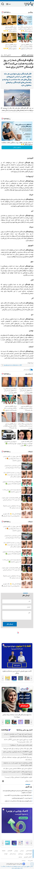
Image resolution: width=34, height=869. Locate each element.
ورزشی (16, 851)
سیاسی (22, 851)
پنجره (19, 866)
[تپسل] (2, 119)
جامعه (4, 851)
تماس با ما (30, 860)
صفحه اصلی (29, 851)
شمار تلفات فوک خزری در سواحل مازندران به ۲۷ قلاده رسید (17, 795)
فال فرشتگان (26, 369)
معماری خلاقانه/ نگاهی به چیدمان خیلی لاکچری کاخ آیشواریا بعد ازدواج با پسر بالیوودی (17, 791)
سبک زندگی (13, 854)
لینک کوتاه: (30, 363)
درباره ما (24, 860)
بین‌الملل (21, 854)
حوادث (6, 854)
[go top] (32, 864)
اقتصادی (10, 851)
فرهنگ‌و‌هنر (28, 854)
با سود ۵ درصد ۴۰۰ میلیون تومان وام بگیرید (21, 798)
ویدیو (20, 857)
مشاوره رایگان (17, 147)
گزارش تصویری (28, 857)
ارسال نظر (10, 624)
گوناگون (23, 55)
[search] (3, 4)
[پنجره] (25, 4)
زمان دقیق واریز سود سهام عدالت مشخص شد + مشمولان (18, 801)
